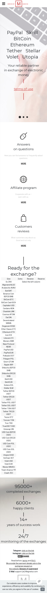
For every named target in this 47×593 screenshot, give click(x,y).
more (23, 164)
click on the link (28, 551)
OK (43, 589)
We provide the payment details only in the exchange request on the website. (23, 566)
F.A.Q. (33, 561)
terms (24, 561)
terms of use (23, 89)
